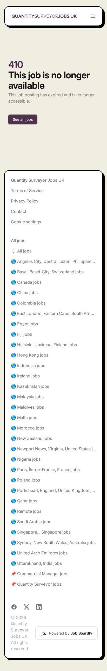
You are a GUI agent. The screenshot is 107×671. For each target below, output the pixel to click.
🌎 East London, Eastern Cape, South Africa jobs (53, 313)
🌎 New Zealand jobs (31, 438)
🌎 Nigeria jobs (26, 459)
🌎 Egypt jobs (24, 323)
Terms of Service (27, 190)
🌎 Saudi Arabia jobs (31, 521)
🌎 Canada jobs (26, 282)
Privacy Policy (24, 201)
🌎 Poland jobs (25, 480)
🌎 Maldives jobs (27, 407)
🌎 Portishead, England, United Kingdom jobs (53, 490)
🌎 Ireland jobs (25, 375)
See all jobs (23, 119)
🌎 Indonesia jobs (28, 365)
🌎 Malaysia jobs (27, 396)
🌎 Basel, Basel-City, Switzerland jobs (47, 271)
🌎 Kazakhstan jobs (30, 386)
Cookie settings (26, 221)
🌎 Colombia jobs (28, 303)
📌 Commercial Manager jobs (39, 573)
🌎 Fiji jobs (21, 334)
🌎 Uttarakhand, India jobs (36, 563)
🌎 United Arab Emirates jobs (39, 552)
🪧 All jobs (21, 251)
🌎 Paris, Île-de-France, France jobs (45, 469)
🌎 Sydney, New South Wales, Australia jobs (53, 542)
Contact (18, 211)
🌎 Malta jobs (24, 417)
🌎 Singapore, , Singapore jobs (41, 532)
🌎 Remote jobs (26, 511)
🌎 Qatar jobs (24, 500)
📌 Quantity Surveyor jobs (36, 584)
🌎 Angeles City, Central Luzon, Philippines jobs (53, 261)
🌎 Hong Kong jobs (29, 355)
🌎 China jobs (24, 292)
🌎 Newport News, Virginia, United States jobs (53, 448)
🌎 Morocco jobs (27, 428)
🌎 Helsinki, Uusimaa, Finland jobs (44, 344)
